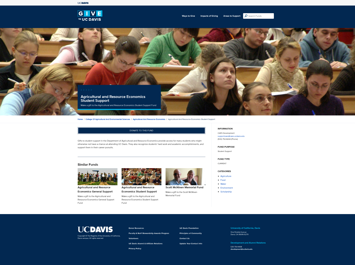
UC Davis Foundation (189, 228)
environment (226, 187)
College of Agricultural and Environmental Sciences (108, 119)
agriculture (225, 176)
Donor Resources (136, 228)
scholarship (226, 191)
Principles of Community (191, 233)
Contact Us (185, 238)
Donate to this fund (141, 130)
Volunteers (133, 238)
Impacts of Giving (209, 15)
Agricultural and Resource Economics (149, 119)
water (223, 184)
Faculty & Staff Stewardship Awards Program (149, 233)
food (222, 180)
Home (80, 119)
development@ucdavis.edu (242, 249)
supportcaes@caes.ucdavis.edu (231, 136)
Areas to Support (231, 15)
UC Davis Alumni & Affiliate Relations (146, 243)
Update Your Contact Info (191, 243)
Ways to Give (188, 15)
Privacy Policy (135, 248)
